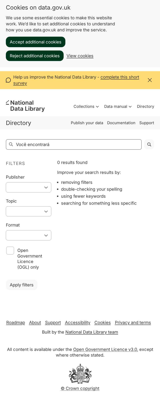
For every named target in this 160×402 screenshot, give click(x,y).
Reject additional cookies (35, 55)
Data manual (115, 106)
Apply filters (22, 284)
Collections (84, 106)
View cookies (80, 55)
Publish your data (87, 122)
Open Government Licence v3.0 (105, 349)
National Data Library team (91, 332)
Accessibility (77, 322)
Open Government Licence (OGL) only (29, 259)
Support (146, 122)
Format (13, 225)
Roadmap (15, 322)
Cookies (102, 322)
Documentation (121, 122)
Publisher (15, 177)
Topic (11, 201)
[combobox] (28, 187)
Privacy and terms (133, 322)
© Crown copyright (80, 388)
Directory (145, 106)
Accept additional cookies (35, 41)
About (35, 322)
